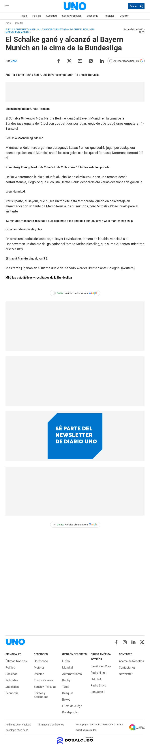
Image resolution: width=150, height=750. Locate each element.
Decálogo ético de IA (16, 730)
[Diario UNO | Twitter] (142, 642)
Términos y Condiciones (50, 724)
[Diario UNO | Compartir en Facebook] (58, 60)
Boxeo (66, 699)
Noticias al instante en (71, 524)
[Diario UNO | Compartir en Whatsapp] (91, 60)
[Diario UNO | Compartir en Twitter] (69, 60)
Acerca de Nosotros (131, 661)
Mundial (67, 667)
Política (36, 15)
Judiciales (12, 687)
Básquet (67, 693)
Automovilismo (72, 674)
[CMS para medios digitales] (75, 741)
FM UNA (96, 679)
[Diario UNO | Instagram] (124, 642)
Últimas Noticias (16, 661)
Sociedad (51, 15)
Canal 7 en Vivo (101, 666)
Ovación (124, 15)
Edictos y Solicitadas (41, 695)
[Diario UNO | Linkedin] (133, 642)
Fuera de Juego (72, 706)
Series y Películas (71, 15)
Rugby (66, 680)
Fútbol (66, 661)
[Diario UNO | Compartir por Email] (80, 60)
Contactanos (127, 667)
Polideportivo (70, 712)
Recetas (39, 674)
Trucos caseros (43, 680)
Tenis (65, 687)
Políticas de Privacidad (18, 724)
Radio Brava (98, 685)
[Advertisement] (75, 92)
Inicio (24, 15)
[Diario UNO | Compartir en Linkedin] (102, 60)
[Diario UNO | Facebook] (116, 642)
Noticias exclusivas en (71, 293)
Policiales (109, 15)
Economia (92, 15)
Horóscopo (41, 661)
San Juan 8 (98, 692)
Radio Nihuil (98, 672)
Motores (39, 667)
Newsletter (125, 674)
